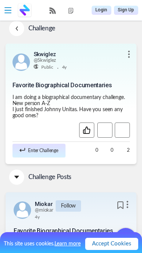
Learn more (68, 244)
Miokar (44, 204)
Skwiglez (45, 54)
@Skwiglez (45, 60)
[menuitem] (52, 11)
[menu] (61, 10)
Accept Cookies (111, 244)
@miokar (44, 210)
